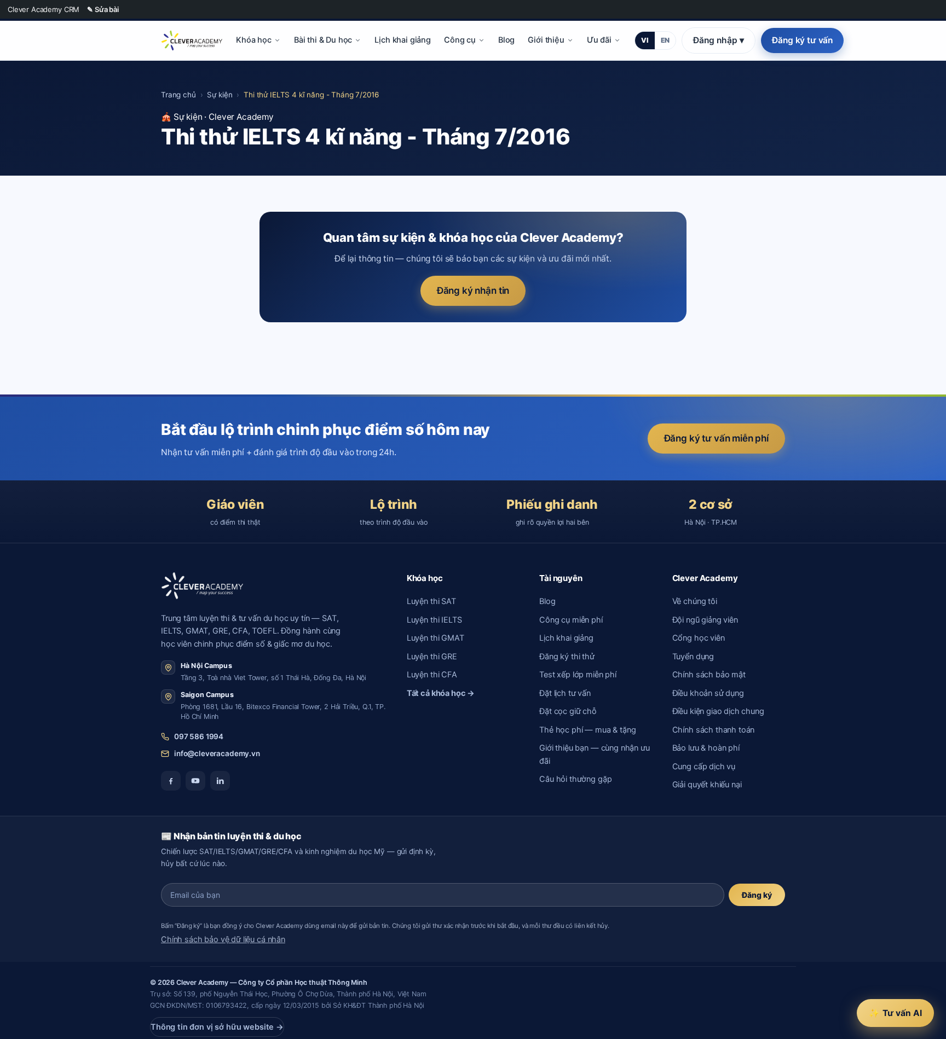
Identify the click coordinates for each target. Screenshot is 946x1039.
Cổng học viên (698, 638)
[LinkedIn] (220, 781)
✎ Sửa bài (103, 9)
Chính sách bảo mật (709, 675)
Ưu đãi (599, 40)
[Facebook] (171, 781)
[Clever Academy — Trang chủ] (191, 40)
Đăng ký (757, 894)
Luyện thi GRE (432, 656)
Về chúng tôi (694, 601)
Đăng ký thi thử (567, 656)
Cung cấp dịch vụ (704, 766)
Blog (506, 40)
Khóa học (254, 40)
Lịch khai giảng (402, 40)
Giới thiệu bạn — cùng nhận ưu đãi (594, 754)
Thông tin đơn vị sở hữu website (217, 1027)
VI (645, 40)
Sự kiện (219, 94)
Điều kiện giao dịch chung (718, 711)
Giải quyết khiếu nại (707, 785)
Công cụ (460, 40)
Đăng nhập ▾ (718, 40)
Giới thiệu (546, 40)
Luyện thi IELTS (434, 620)
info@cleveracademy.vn (217, 753)
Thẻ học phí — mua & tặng (587, 730)
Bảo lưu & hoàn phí (706, 748)
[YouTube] (195, 781)
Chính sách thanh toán (713, 730)
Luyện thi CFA (432, 675)
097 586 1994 (198, 736)
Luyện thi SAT (431, 601)
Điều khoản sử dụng (708, 693)
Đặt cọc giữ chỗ (568, 711)
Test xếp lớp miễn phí (577, 675)
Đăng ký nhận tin (473, 290)
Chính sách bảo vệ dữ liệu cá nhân (223, 939)
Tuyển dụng (693, 656)
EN (665, 40)
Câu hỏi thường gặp (575, 779)
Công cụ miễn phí (571, 620)
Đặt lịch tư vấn (565, 693)
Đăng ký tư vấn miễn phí (716, 438)
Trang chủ (178, 94)
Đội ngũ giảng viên (705, 620)
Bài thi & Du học (323, 40)
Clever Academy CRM (43, 9)
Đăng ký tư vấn (802, 40)
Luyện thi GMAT (435, 638)
